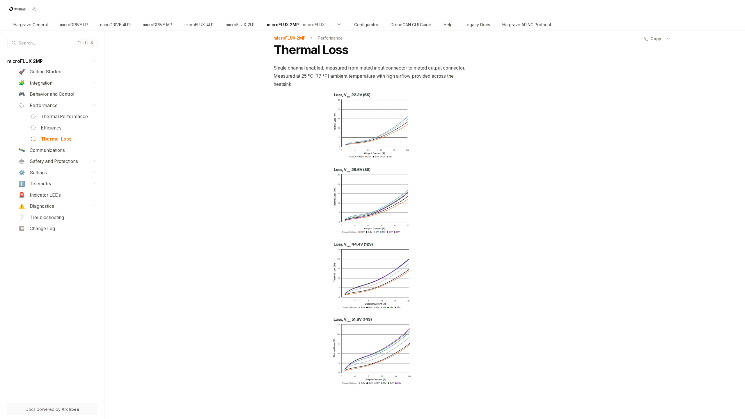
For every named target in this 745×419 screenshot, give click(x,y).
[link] (30, 24)
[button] (94, 61)
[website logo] (17, 9)
